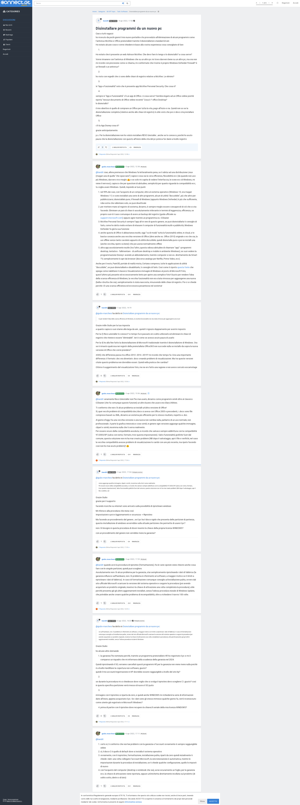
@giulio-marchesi (104, 313)
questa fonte (183, 267)
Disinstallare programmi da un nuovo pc (141, 313)
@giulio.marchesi (138, 472)
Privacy (5, 799)
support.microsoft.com (111, 218)
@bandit (144, 166)
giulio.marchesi (108, 167)
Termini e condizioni (13, 799)
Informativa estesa (133, 802)
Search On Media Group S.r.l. (14, 801)
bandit (106, 21)
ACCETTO (213, 801)
